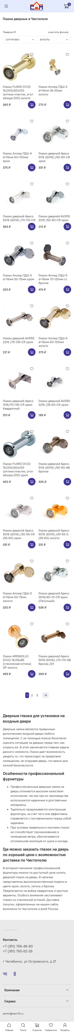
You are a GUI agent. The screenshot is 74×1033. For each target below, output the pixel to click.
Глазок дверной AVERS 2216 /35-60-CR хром (54, 403)
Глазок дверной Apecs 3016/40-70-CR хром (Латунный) (54, 597)
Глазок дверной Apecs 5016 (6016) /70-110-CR (19, 218)
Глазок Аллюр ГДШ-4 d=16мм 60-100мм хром (17, 157)
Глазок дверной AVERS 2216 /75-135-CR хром (18, 340)
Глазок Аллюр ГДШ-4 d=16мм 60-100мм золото (53, 342)
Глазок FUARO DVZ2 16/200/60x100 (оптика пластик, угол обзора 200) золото (18, 92)
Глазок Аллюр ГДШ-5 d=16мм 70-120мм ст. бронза (53, 279)
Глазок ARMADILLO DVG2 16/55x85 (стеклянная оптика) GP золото (17, 661)
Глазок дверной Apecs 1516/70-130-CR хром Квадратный (18, 404)
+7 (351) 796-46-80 (18, 946)
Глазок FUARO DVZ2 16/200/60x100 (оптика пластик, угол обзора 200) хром (18, 469)
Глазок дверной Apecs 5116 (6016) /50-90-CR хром (54, 157)
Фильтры (45, 39)
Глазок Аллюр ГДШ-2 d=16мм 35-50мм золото (53, 90)
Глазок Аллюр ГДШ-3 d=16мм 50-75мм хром (18, 277)
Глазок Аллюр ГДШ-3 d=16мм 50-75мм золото (17, 597)
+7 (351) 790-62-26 (18, 951)
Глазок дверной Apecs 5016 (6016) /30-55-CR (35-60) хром (19, 534)
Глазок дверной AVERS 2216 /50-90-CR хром (54, 218)
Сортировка (12, 39)
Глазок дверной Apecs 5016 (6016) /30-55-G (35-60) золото (54, 534)
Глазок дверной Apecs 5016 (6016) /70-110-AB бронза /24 (55, 660)
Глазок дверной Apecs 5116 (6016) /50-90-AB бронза (54, 467)
